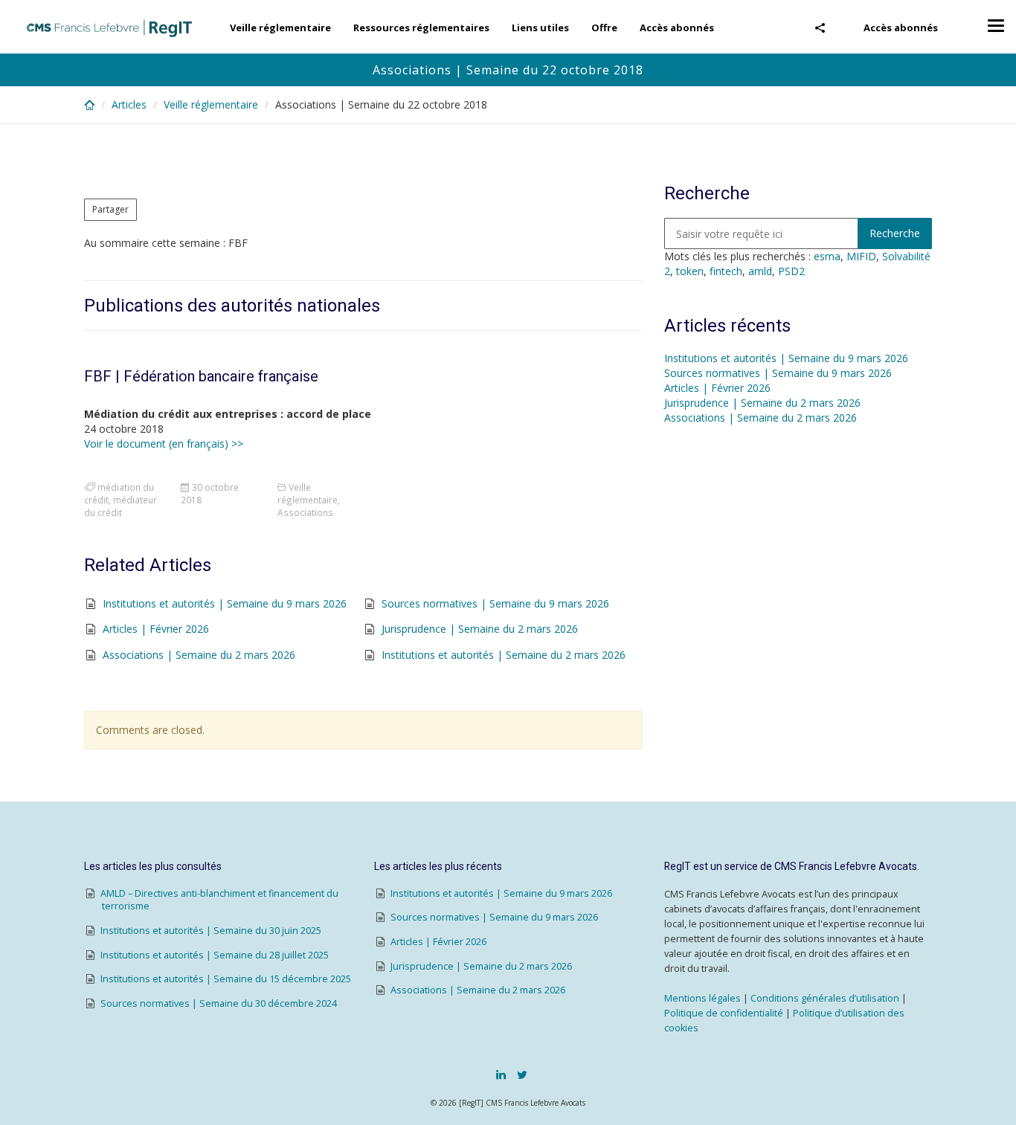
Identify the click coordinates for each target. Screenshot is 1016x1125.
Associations (305, 512)
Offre (604, 27)
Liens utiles (540, 27)
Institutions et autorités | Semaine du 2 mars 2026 (504, 655)
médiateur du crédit (120, 506)
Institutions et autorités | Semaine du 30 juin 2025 (210, 930)
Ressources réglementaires (421, 27)
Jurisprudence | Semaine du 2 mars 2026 (480, 629)
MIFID (861, 256)
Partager (110, 209)
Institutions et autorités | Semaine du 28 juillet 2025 (214, 955)
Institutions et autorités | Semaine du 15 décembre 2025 (225, 979)
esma (827, 256)
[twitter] (522, 1074)
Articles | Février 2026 (156, 629)
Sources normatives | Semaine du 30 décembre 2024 (218, 1003)
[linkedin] (501, 1074)
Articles (129, 104)
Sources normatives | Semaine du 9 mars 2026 (495, 603)
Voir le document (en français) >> (163, 443)
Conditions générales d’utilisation (824, 998)
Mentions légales (702, 998)
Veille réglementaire (280, 27)
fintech (726, 271)
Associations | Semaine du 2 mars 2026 (199, 655)
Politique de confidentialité (723, 1013)
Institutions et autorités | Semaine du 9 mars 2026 (225, 603)
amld (760, 271)
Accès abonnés (901, 27)
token (690, 271)
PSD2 (791, 271)
